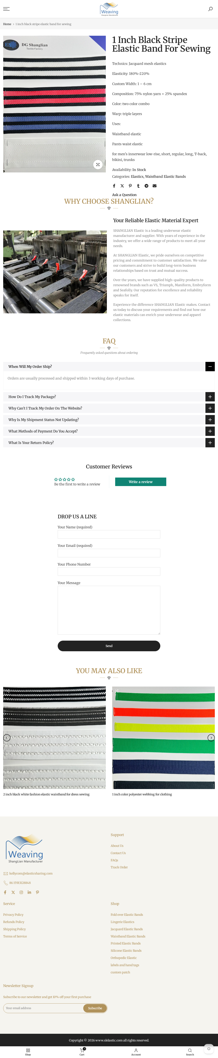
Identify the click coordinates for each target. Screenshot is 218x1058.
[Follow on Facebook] (5, 892)
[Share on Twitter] (122, 186)
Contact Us (118, 853)
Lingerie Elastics (122, 922)
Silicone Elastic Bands (126, 951)
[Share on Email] (154, 186)
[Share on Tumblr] (138, 186)
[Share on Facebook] (114, 186)
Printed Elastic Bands (126, 943)
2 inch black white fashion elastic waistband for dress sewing (46, 794)
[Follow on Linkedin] (29, 892)
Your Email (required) (75, 545)
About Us (117, 846)
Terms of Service (15, 936)
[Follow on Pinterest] (37, 892)
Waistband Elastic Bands (165, 176)
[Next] (211, 737)
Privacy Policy (13, 915)
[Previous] (6, 737)
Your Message (69, 583)
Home (7, 24)
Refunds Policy (13, 922)
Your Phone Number (74, 564)
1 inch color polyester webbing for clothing (142, 794)
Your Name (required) (75, 527)
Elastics (137, 176)
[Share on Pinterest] (130, 186)
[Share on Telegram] (146, 186)
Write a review (141, 482)
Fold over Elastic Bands (127, 915)
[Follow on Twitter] (13, 892)
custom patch (120, 972)
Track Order (119, 867)
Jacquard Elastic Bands (127, 929)
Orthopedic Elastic (124, 958)
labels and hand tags (125, 965)
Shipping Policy (14, 929)
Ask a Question (124, 195)
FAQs (114, 860)
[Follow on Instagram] (21, 892)
